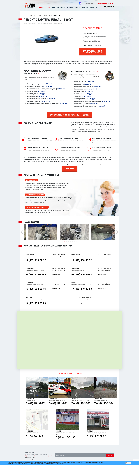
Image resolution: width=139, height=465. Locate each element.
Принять (128, 463)
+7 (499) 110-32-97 (36, 260)
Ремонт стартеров (44, 7)
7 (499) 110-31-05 (96, 435)
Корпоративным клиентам (105, 3)
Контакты (93, 7)
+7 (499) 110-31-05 (36, 303)
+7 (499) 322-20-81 (36, 288)
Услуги (77, 7)
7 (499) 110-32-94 (103, 403)
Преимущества (32, 23)
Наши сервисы (57, 23)
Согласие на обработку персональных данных (36, 459)
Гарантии (39, 23)
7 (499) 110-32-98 (65, 437)
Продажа (70, 7)
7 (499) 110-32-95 (80, 403)
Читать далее (69, 169)
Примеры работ (48, 23)
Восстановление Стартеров (85, 71)
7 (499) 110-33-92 (58, 403)
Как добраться (56, 260)
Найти (110, 455)
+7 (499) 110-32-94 (81, 274)
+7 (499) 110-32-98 (81, 288)
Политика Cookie (59, 463)
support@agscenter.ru (30, 457)
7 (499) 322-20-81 (35, 435)
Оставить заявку (89, 3)
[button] (117, 232)
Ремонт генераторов (58, 7)
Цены (25, 23)
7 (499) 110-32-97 (35, 403)
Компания (85, 7)
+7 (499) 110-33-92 (81, 260)
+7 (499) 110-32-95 (36, 274)
